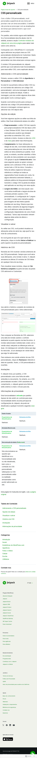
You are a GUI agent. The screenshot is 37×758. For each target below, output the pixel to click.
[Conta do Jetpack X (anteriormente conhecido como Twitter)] (3, 725)
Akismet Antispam (7, 596)
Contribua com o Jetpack (9, 661)
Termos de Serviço (8, 676)
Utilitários (5, 559)
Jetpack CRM (6, 604)
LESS (33, 138)
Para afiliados (6, 644)
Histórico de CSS (8, 519)
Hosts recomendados (8, 635)
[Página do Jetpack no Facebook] (6, 725)
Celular (4, 553)
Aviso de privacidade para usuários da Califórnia (16, 684)
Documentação (7, 656)
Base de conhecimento (9, 696)
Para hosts (6, 638)
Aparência (6, 548)
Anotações (6, 523)
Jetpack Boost (6, 601)
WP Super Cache (7, 621)
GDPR (4, 681)
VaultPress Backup (8, 618)
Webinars (5, 701)
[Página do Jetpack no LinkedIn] (10, 725)
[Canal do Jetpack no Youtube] (14, 725)
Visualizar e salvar (8, 515)
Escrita (4, 556)
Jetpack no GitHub (8, 664)
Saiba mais (20, 442)
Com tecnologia (6, 751)
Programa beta (7, 658)
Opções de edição (8, 512)
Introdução (6, 539)
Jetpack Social (7, 613)
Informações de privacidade (12, 526)
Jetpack (5, 598)
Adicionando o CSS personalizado (14, 508)
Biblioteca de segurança (9, 707)
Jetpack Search (7, 610)
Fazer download (7, 624)
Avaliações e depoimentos (10, 704)
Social (4, 542)
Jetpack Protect (7, 607)
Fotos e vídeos (7, 551)
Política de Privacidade (9, 678)
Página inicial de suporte (8, 9)
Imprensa (5, 713)
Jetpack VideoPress (8, 615)
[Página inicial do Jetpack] (9, 3)
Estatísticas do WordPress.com (13, 545)
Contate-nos (6, 710)
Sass (9, 141)
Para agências (7, 641)
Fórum (4, 698)
